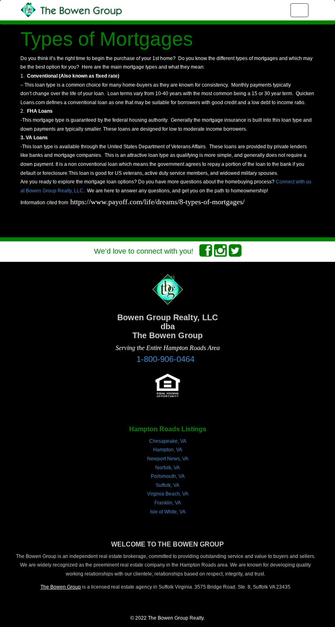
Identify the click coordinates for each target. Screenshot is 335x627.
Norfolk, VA (167, 468)
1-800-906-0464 (165, 359)
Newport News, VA (167, 459)
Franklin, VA (167, 503)
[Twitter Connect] (235, 253)
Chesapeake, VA (167, 441)
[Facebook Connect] (205, 253)
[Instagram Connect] (220, 253)
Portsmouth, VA (168, 476)
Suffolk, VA (167, 485)
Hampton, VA (167, 450)
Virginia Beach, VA (167, 494)
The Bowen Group (60, 587)
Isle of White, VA (167, 512)
